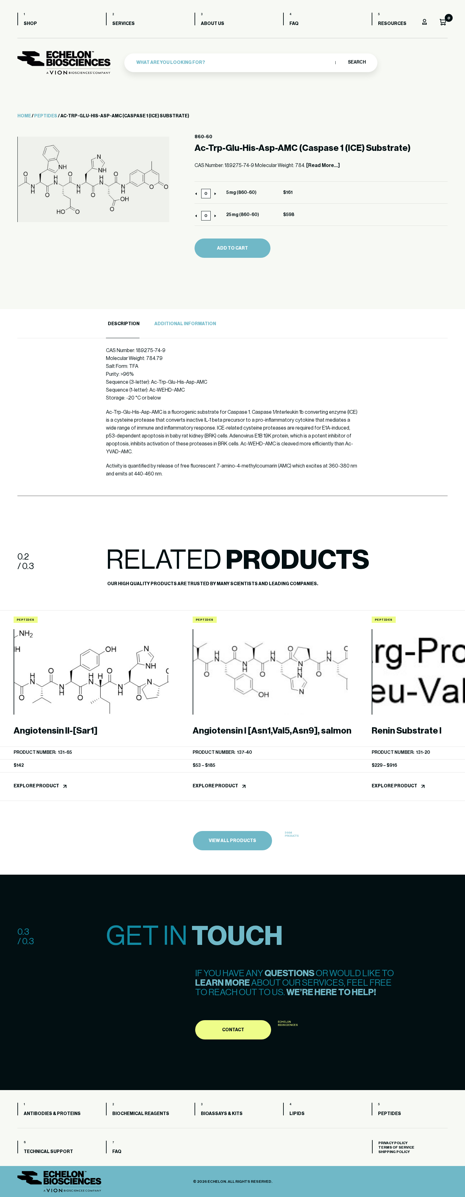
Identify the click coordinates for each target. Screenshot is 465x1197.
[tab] (123, 324)
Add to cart (232, 248)
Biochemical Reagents (140, 1114)
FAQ (294, 24)
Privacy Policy (392, 1143)
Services (123, 24)
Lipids (297, 1114)
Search (356, 62)
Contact (233, 1030)
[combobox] (234, 62)
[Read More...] (323, 165)
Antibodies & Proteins (52, 1114)
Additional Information (185, 324)
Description (124, 324)
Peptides (45, 116)
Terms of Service (396, 1147)
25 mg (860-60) (242, 215)
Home (24, 116)
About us (212, 24)
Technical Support (48, 1152)
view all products (232, 841)
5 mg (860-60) (241, 192)
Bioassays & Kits (222, 1114)
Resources (392, 24)
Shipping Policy (394, 1152)
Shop (30, 24)
